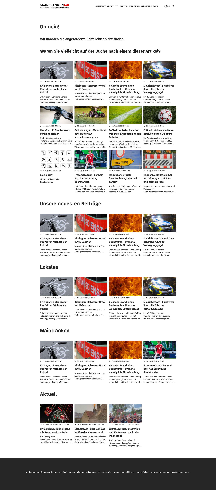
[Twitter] (108, 464)
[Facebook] (101, 464)
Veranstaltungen (149, 6)
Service (123, 6)
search (173, 6)
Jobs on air (134, 6)
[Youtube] (115, 464)
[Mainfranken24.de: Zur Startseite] (54, 6)
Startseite (101, 6)
